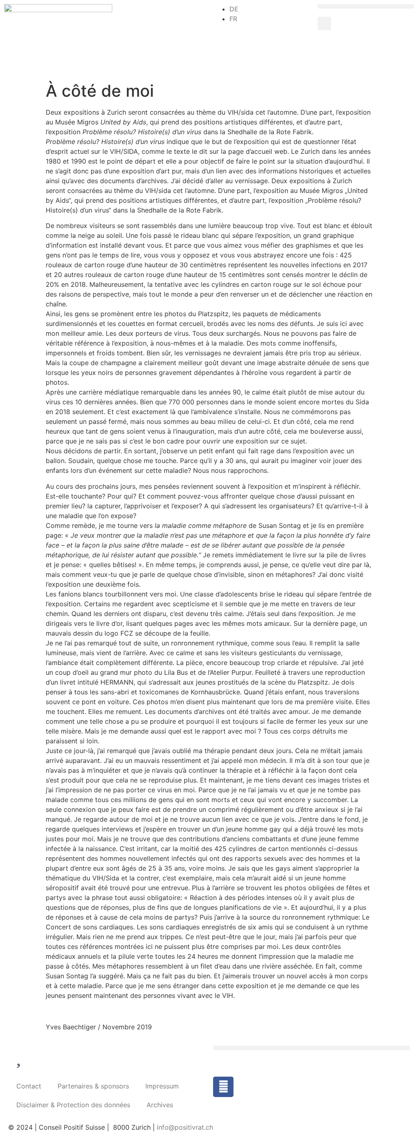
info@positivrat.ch (184, 1127)
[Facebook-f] (223, 1087)
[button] (366, 6)
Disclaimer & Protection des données (73, 1105)
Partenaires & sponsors (93, 1086)
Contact (28, 1086)
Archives (160, 1105)
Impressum (162, 1086)
